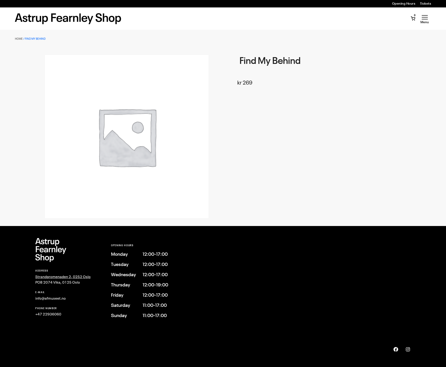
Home (19, 38)
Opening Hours (403, 3)
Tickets (425, 3)
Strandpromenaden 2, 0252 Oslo (63, 276)
